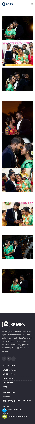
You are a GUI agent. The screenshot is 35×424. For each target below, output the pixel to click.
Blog (5, 387)
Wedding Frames (10, 370)
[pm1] (17, 158)
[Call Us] (4, 411)
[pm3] (17, 79)
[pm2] (17, 125)
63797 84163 (7, 409)
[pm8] (17, 214)
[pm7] (17, 247)
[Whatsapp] (4, 417)
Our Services (8, 382)
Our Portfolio (8, 378)
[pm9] (17, 180)
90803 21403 (17, 409)
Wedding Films (9, 374)
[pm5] (17, 28)
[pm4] (17, 54)
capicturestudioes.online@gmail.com (15, 416)
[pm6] (17, 281)
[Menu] (32, 4)
